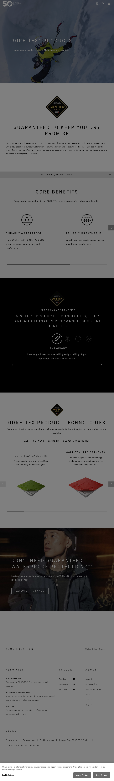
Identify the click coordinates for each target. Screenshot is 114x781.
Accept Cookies (82, 775)
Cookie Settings (8, 775)
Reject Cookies (101, 775)
